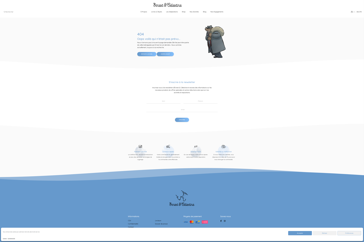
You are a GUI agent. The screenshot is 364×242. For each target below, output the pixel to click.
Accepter (300, 233)
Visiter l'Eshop (165, 54)
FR (361, 12)
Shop (184, 12)
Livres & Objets (156, 12)
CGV (129, 221)
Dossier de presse (161, 224)
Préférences (349, 233)
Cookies (5, 238)
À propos (144, 12)
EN (358, 12)
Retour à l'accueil (146, 54)
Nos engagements (216, 12)
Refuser (324, 233)
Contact (131, 227)
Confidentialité (11, 238)
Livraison (158, 221)
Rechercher (9, 12)
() (354, 12)
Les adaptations (172, 12)
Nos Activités (194, 12)
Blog (204, 12)
